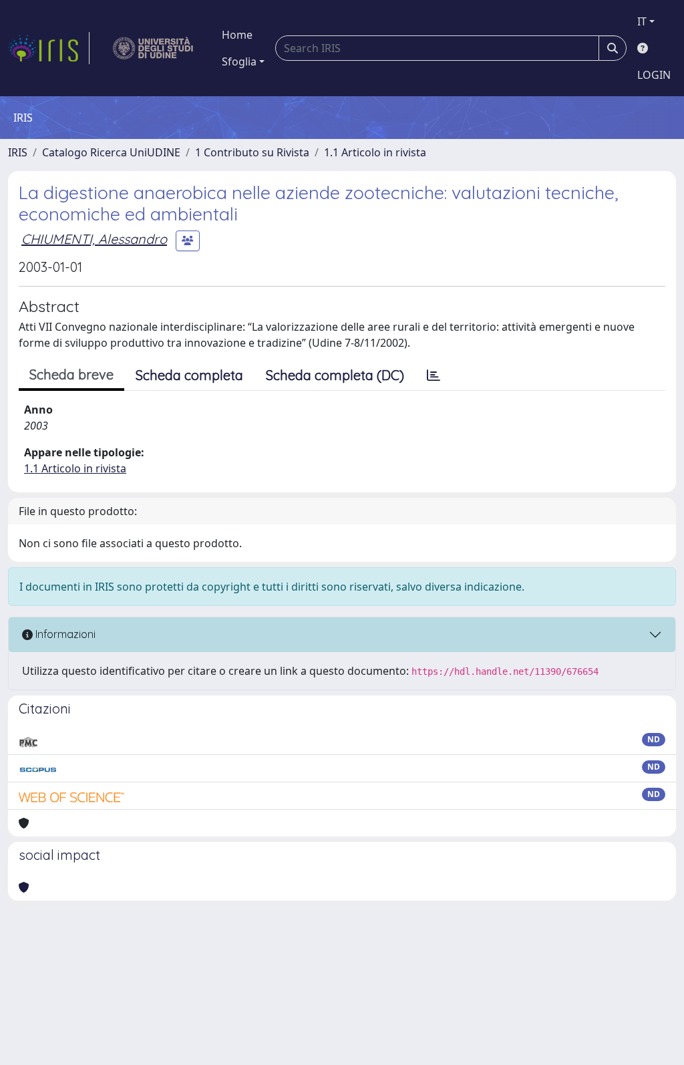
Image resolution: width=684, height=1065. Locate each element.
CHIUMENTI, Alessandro (94, 239)
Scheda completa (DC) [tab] (335, 375)
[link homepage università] (153, 48)
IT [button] (642, 21)
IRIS (17, 152)
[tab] (433, 375)
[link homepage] (49, 48)
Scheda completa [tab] (189, 375)
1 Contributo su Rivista (252, 152)
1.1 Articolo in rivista (375, 152)
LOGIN (654, 74)
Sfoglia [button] (239, 61)
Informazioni (64, 634)
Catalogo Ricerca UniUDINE (111, 152)
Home (237, 34)
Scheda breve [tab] (71, 374)
